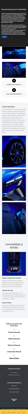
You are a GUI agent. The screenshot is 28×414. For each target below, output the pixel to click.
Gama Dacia (14, 358)
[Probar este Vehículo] (14, 81)
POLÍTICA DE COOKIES (14, 392)
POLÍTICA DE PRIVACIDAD (14, 388)
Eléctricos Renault (14, 345)
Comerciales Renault (14, 352)
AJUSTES (23, 34)
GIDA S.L (12, 409)
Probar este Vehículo (14, 84)
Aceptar (4, 36)
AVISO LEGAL (14, 385)
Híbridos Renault (14, 339)
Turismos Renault (14, 332)
